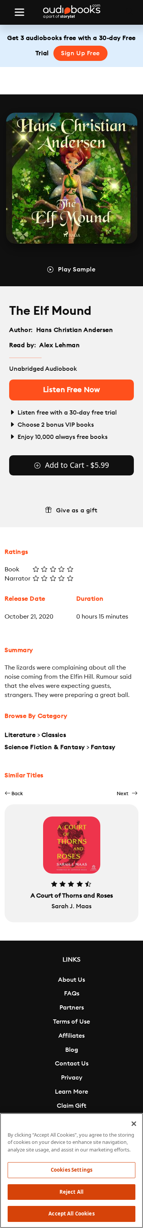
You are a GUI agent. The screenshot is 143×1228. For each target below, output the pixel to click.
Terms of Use (71, 1022)
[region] (71, 1170)
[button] (14, 793)
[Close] (133, 1123)
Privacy (71, 1078)
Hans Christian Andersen (74, 330)
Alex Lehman (59, 345)
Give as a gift (77, 510)
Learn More (71, 1092)
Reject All (71, 1191)
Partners (71, 1008)
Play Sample (76, 269)
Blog (71, 1050)
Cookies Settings (71, 1169)
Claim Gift (71, 1106)
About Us (71, 980)
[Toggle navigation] (19, 12)
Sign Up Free (80, 53)
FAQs (71, 993)
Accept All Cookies (71, 1213)
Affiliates (71, 1036)
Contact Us (71, 1064)
